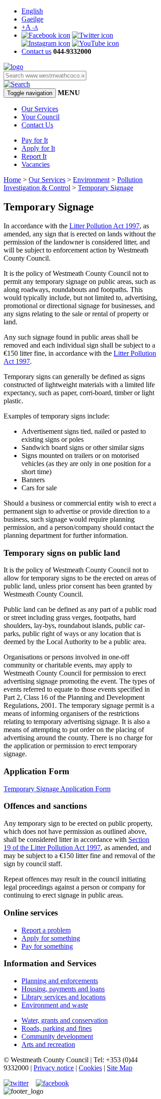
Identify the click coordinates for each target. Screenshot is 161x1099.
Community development (57, 1036)
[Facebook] (45, 35)
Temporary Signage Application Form (57, 789)
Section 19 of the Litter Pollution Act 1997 (76, 843)
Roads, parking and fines (56, 1028)
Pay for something (47, 946)
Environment (91, 179)
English (32, 11)
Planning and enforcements (59, 981)
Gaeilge (32, 19)
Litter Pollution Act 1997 (104, 226)
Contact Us (37, 125)
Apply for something (50, 938)
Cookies (90, 1068)
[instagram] (45, 43)
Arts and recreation (48, 1044)
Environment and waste (54, 1005)
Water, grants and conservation (64, 1020)
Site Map (119, 1068)
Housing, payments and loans (63, 989)
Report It (34, 156)
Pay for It (34, 140)
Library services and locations (63, 997)
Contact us (36, 51)
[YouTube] (95, 43)
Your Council (40, 117)
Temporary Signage (105, 188)
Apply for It (38, 148)
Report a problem (46, 930)
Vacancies (35, 164)
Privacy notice (54, 1068)
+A (29, 27)
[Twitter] (92, 35)
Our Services (39, 109)
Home (12, 179)
